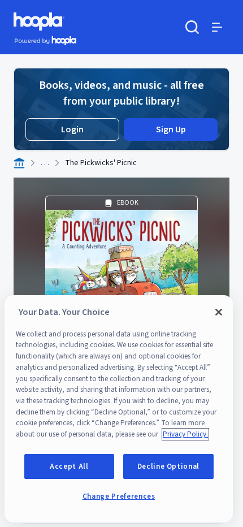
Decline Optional (168, 466)
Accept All (69, 466)
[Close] (218, 312)
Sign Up (171, 129)
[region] (119, 408)
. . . (45, 163)
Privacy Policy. (185, 434)
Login (72, 129)
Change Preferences (119, 496)
